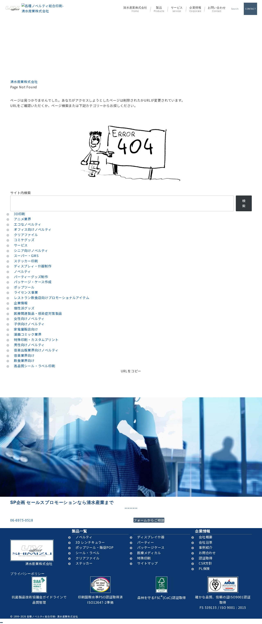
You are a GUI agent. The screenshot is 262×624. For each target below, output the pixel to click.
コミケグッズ (24, 239)
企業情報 (21, 302)
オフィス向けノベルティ (33, 229)
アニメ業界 (22, 218)
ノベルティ (22, 271)
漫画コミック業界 (27, 334)
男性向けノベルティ (29, 344)
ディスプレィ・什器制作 (33, 266)
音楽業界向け (24, 355)
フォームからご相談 (148, 520)
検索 (244, 203)
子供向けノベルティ (29, 323)
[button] (131, 376)
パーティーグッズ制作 (31, 276)
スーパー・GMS (26, 255)
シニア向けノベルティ (31, 250)
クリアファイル (26, 234)
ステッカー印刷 (26, 260)
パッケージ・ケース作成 (33, 281)
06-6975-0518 (21, 520)
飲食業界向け (24, 360)
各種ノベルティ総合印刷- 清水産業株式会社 (52, 616)
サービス (21, 245)
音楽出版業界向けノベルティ (36, 350)
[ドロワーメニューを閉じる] (1, 622)
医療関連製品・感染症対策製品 (38, 313)
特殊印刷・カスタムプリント (36, 339)
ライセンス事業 (26, 292)
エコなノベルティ (27, 224)
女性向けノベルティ (29, 318)
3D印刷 (19, 213)
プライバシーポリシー (27, 574)
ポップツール (24, 287)
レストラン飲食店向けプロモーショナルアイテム (51, 297)
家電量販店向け (26, 329)
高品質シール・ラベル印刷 (34, 365)
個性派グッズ (24, 308)
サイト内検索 (20, 192)
